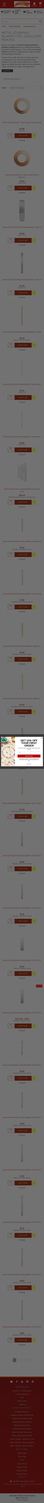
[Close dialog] (42, 738)
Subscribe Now (29, 756)
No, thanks (29, 763)
